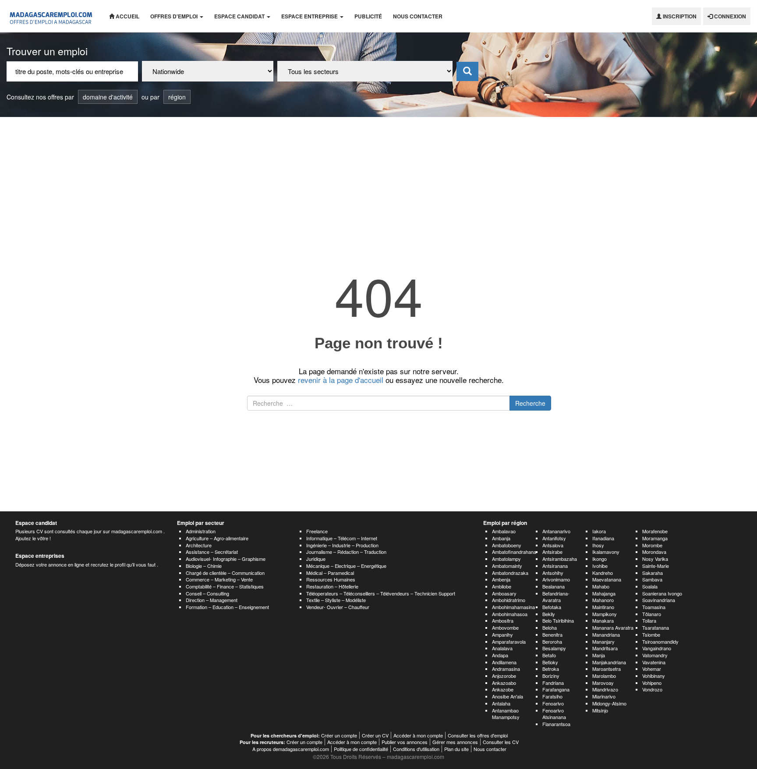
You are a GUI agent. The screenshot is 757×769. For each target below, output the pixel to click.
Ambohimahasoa (509, 613)
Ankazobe (502, 689)
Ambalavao (504, 531)
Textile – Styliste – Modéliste (336, 599)
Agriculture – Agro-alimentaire (217, 538)
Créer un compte (339, 735)
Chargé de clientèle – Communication (225, 572)
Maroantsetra (606, 668)
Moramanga (655, 538)
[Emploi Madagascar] (51, 16)
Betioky (550, 662)
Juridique (315, 558)
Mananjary (603, 641)
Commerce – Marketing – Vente (219, 579)
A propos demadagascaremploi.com (290, 748)
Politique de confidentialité (361, 748)
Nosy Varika (655, 558)
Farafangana (556, 689)
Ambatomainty (507, 565)
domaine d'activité (108, 96)
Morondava (654, 551)
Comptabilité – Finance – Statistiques (225, 586)
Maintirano (603, 606)
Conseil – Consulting (207, 593)
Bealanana (553, 586)
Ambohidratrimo (508, 599)
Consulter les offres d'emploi (478, 735)
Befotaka (551, 606)
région (177, 96)
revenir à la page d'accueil (340, 379)
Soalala (650, 586)
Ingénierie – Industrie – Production (342, 545)
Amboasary (504, 593)
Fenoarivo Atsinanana (554, 714)
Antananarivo (556, 531)
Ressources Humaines (330, 579)
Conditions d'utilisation (416, 748)
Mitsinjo (600, 710)
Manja (598, 655)
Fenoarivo (553, 703)
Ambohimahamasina (513, 606)
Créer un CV (375, 735)
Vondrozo (652, 689)
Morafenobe (655, 531)
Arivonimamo (556, 579)
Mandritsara (605, 648)
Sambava (652, 579)
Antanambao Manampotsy (506, 714)
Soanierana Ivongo (662, 593)
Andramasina (506, 668)
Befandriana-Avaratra (556, 597)
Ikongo (599, 558)
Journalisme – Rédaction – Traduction (346, 551)
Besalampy (554, 648)
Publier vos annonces (405, 741)
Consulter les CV (501, 741)
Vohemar (651, 668)
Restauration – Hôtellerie (332, 586)
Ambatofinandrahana (514, 551)
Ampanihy (502, 634)
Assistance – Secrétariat (212, 551)
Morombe (652, 545)
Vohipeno (651, 682)
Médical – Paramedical (330, 572)
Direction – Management (211, 599)
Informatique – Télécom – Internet (341, 538)
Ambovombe (505, 627)
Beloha (549, 627)
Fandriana (553, 682)
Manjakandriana (609, 662)
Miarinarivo (604, 696)
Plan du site (456, 748)
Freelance (317, 531)
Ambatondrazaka (510, 572)
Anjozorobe (504, 675)
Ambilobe (501, 586)
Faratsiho (552, 696)
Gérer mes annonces (455, 741)
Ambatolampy (506, 558)
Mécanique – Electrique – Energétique (346, 565)
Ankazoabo (504, 682)
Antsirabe (552, 551)
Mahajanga (604, 593)
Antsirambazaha (559, 558)
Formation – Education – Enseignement (227, 606)
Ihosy (598, 545)
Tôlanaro (651, 613)
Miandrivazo (605, 689)
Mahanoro (603, 599)
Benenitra (552, 634)
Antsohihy (552, 572)
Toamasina (653, 606)
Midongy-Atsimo (609, 703)
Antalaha (501, 703)
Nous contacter (417, 16)
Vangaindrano (656, 648)
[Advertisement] (378, 182)
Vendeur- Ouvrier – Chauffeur (337, 606)
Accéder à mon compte (418, 735)
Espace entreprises (39, 556)
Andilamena (504, 662)
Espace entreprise (310, 16)
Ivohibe (600, 565)
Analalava (502, 648)
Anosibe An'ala (507, 696)
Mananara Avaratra (612, 627)
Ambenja (501, 579)
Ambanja (501, 538)
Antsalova (552, 545)
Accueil (126, 16)
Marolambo (604, 675)
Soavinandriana (658, 599)
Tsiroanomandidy (660, 641)
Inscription (679, 16)
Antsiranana (555, 565)
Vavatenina (653, 662)
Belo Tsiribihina (558, 620)
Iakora (599, 531)
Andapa (500, 655)
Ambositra (502, 620)
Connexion (729, 16)
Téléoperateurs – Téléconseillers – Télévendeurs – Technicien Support (380, 593)
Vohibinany (653, 675)
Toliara (649, 620)
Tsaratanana (655, 627)
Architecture (199, 545)
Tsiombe (651, 634)
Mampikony (604, 613)
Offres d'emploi (174, 16)
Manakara (603, 620)
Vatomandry (655, 655)
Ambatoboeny (506, 545)
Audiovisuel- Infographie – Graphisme (225, 558)
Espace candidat (240, 16)
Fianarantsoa (556, 723)
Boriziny (550, 675)
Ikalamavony (605, 551)
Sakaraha (652, 572)
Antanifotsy (554, 538)
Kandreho (602, 572)
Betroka (550, 668)
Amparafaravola (509, 641)
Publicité (368, 16)
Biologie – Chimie (204, 565)
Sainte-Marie (655, 565)
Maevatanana (606, 579)
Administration (201, 531)
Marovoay (603, 682)
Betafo (549, 655)
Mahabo (600, 586)
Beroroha (552, 641)
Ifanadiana (603, 538)
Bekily (548, 613)
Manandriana (606, 634)
